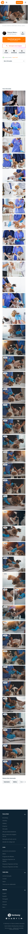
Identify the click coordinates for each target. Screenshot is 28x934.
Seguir (22, 34)
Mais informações (8, 60)
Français (4, 924)
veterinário (7, 798)
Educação (4, 845)
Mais (3, 927)
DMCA (4, 870)
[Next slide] (21, 798)
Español (4, 916)
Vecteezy (4, 837)
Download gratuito (14, 39)
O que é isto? (15, 57)
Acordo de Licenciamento (9, 867)
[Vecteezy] (2, 2)
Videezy (4, 839)
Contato (4, 899)
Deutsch (4, 922)
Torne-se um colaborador (9, 904)
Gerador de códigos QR (8, 858)
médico (15, 798)
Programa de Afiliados (8, 873)
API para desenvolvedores (9, 848)
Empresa (4, 842)
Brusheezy (5, 834)
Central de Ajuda (6, 896)
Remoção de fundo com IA (9, 855)
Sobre (4, 901)
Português (5, 919)
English (4, 913)
